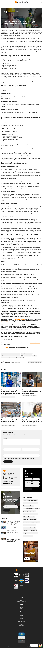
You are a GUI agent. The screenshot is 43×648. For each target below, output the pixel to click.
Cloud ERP (23, 353)
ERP (22, 355)
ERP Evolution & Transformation (29, 516)
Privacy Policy (21, 625)
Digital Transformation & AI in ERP (29, 511)
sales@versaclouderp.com (21, 601)
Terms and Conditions (21, 626)
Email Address (25, 446)
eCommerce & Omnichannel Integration (30, 513)
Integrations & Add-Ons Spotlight (29, 527)
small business (10, 357)
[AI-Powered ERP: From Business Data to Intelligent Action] (3, 528)
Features (21, 607)
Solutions (21, 610)
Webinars (21, 614)
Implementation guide (19, 319)
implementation (5, 322)
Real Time (34, 355)
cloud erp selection (16, 355)
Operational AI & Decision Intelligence (30, 530)
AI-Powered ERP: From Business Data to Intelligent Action (13, 530)
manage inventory (27, 355)
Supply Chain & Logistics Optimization (30, 533)
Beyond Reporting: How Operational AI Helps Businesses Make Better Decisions (13, 534)
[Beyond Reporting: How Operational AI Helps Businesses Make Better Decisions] (3, 534)
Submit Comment (8, 461)
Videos (21, 612)
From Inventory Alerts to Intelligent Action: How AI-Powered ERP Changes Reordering (13, 540)
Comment (5, 438)
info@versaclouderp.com (21, 598)
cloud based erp (17, 353)
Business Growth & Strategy (28, 505)
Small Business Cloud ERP (19, 357)
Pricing (21, 611)
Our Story (21, 624)
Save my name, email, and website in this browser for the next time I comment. (19, 458)
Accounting (4, 353)
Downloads (21, 615)
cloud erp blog (29, 353)
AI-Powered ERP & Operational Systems (30, 500)
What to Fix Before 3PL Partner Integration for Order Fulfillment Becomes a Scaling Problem (13, 523)
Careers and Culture (21, 622)
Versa (6, 347)
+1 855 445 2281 (21, 595)
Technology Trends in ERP (28, 535)
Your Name (5, 446)
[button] (2, 2)
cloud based (10, 353)
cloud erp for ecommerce (6, 355)
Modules (21, 608)
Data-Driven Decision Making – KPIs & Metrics (31, 508)
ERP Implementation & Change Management (31, 522)
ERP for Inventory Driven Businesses (34, 362)
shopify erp (4, 357)
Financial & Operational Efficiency (29, 524)
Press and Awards (21, 621)
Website (4, 452)
